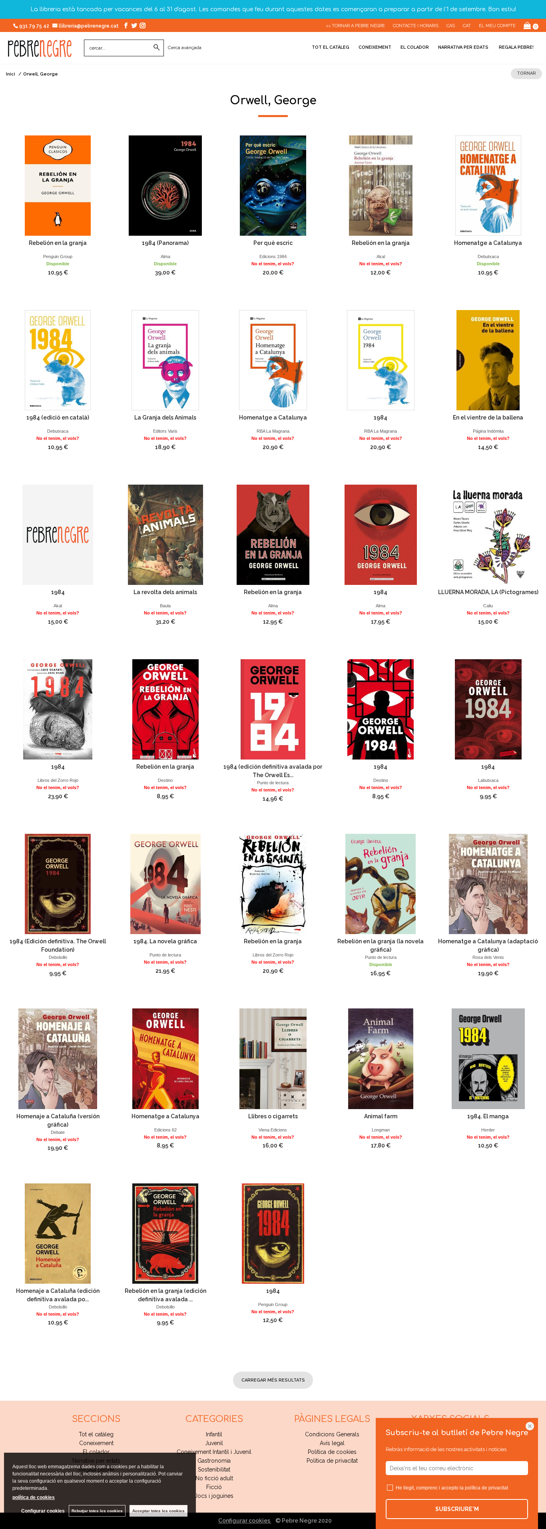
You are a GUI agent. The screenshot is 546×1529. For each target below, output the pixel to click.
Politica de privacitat (332, 1460)
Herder (488, 1129)
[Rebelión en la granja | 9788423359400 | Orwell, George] (165, 709)
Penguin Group (57, 256)
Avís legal (332, 1443)
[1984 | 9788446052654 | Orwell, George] (57, 535)
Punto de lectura (273, 782)
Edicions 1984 (273, 256)
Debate (58, 1132)
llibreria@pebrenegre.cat (89, 26)
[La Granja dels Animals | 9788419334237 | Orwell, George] (165, 360)
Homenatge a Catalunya (488, 243)
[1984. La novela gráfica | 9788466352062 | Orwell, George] (165, 884)
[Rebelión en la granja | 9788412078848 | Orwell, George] (272, 884)
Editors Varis (165, 431)
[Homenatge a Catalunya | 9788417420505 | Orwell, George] (165, 1058)
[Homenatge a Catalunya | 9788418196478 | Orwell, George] (488, 185)
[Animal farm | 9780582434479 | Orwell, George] (380, 1058)
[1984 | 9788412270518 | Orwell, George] (57, 709)
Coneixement (375, 47)
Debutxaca (488, 256)
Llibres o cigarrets (273, 1116)
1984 (380, 417)
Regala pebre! (516, 47)
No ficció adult (214, 1478)
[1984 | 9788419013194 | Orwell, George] (380, 360)
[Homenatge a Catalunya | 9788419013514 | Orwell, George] (272, 360)
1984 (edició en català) (57, 417)
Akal (381, 256)
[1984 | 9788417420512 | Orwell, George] (488, 709)
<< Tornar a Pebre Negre (355, 25)
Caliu (488, 605)
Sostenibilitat (214, 1469)
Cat (467, 25)
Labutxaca (488, 780)
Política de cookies (332, 1452)
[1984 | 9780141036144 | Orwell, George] (272, 1233)
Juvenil (214, 1443)
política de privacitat (486, 1488)
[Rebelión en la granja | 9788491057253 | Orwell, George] (57, 185)
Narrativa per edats (463, 47)
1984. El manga (488, 1116)
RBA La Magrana (273, 431)
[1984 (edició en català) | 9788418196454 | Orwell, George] (57, 360)
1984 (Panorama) (165, 243)
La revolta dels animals (165, 592)
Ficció (214, 1487)
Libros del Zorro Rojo (58, 780)
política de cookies (33, 1497)
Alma (165, 256)
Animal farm (380, 1116)
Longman (381, 1129)
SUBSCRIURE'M (457, 1509)
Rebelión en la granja (58, 243)
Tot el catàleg (330, 47)
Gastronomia (214, 1460)
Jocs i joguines (214, 1496)
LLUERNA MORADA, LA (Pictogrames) (488, 592)
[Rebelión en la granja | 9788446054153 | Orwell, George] (380, 185)
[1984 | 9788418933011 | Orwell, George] (380, 535)
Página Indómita (488, 431)
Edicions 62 (165, 1129)
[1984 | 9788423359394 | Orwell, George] (380, 709)
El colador (415, 47)
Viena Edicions (273, 1129)
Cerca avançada (184, 47)
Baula (165, 605)
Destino (165, 780)
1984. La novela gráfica (165, 941)
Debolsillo (58, 957)
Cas (450, 25)
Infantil (214, 1434)
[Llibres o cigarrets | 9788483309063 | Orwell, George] (272, 1058)
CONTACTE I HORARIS (415, 25)
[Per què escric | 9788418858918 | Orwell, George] (272, 185)
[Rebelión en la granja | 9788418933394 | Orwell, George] (272, 535)
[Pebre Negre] (40, 53)
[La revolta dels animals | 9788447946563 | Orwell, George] (165, 535)
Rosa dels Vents (488, 957)
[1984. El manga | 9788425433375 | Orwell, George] (488, 1058)
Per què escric (273, 243)
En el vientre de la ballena (488, 417)
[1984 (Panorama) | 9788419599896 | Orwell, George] (165, 185)
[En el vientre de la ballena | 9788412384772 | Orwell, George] (488, 360)
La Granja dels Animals (165, 417)
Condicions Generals (332, 1434)
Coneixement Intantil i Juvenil (214, 1452)
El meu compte (497, 25)
